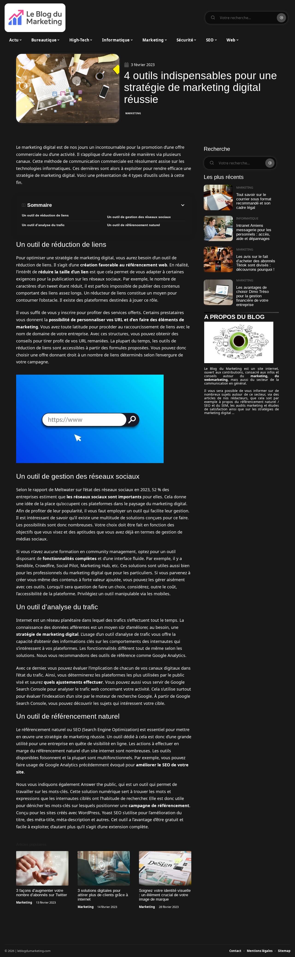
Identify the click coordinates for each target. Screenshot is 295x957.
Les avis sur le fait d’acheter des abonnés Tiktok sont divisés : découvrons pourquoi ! (255, 263)
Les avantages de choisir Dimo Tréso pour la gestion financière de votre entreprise (252, 296)
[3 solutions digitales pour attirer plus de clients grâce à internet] (104, 868)
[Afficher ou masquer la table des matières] (119, 205)
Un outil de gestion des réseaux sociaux (139, 217)
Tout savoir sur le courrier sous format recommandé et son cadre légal (253, 201)
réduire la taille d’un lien (63, 271)
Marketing (133, 113)
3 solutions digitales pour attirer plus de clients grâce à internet (103, 895)
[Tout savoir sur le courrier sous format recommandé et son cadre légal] (218, 197)
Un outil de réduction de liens (45, 215)
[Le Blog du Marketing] (35, 18)
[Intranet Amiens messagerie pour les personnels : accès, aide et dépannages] (218, 228)
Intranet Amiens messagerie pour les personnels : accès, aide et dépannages (253, 232)
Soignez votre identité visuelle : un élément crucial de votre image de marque (165, 895)
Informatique (247, 218)
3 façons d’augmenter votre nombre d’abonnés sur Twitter (41, 892)
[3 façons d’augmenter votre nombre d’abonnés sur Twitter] (42, 868)
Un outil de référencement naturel (133, 225)
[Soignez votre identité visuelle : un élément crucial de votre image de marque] (165, 868)
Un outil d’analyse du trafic (43, 225)
